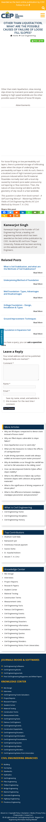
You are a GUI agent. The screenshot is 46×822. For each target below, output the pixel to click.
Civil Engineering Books (12, 670)
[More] (17, 215)
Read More (37, 272)
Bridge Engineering (11, 788)
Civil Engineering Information (16, 625)
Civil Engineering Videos (14, 637)
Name (6, 383)
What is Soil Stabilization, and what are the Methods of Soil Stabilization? (22, 267)
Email (6, 391)
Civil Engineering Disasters (15, 621)
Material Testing (11, 593)
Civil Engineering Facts (13, 605)
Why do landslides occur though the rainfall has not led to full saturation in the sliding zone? (24, 463)
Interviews (8, 577)
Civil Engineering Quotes (14, 633)
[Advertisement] (23, 66)
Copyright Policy (14, 813)
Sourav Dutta (9, 548)
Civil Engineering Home (14, 511)
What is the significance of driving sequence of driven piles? (23, 486)
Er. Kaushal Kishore (12, 552)
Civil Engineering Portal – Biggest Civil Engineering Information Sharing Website (26, 818)
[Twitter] (10, 212)
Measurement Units (12, 601)
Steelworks (8, 771)
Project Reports (11, 581)
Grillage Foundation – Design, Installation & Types (18, 306)
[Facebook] (4, 212)
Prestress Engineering (12, 802)
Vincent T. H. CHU (11, 556)
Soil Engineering (28, 35)
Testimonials (18, 815)
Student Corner (10, 589)
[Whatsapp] (29, 212)
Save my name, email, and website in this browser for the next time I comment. (22, 401)
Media (33, 813)
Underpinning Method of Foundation (21, 280)
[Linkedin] (23, 212)
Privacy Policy (40, 813)
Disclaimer (25, 813)
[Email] (35, 212)
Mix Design (9, 573)
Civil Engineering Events (14, 613)
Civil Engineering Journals (13, 673)
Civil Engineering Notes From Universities (21, 645)
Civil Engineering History (14, 519)
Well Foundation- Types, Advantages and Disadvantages (21, 292)
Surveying (7, 768)
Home (15, 35)
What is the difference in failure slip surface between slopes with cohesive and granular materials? (22, 478)
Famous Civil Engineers (14, 609)
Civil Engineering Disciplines (15, 516)
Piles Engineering (10, 781)
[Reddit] (16, 212)
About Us (4, 813)
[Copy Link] (4, 215)
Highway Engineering (11, 799)
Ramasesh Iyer (10, 541)
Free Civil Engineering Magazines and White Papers (23, 676)
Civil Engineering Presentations (17, 629)
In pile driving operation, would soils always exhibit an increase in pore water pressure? (22, 457)
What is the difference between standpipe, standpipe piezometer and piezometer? (22, 493)
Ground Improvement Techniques (20, 318)
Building (7, 764)
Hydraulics (8, 775)
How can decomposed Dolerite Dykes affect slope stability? (23, 470)
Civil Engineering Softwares (14, 666)
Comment (8, 363)
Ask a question (1, 337)
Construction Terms (12, 597)
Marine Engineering (11, 792)
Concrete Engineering (12, 795)
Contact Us (28, 815)
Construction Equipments (15, 617)
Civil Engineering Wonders (15, 641)
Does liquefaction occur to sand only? (20, 445)
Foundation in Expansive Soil (17, 330)
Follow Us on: (22, 5)
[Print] (10, 215)
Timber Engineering (11, 785)
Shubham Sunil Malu (12, 536)
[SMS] (41, 212)
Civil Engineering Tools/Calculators (16, 695)
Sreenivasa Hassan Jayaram (16, 544)
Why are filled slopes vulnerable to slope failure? (21, 439)
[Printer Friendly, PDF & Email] (37, 41)
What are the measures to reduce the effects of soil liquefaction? (23, 450)
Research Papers (11, 585)
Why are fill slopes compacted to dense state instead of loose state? (23, 432)
